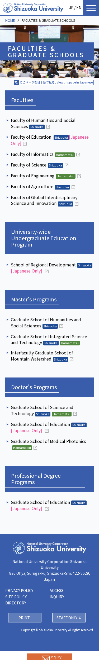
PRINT (24, 617)
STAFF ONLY (66, 617)
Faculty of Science (36, 165)
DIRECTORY (15, 602)
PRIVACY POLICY (19, 590)
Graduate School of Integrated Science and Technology (49, 339)
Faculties (22, 100)
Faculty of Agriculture (40, 186)
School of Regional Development (51, 268)
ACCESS (56, 590)
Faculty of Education (50, 140)
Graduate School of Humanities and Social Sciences (46, 322)
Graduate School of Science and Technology (42, 410)
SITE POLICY (16, 596)
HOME (10, 20)
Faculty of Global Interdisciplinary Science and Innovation (44, 200)
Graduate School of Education (48, 427)
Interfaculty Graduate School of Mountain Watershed (42, 356)
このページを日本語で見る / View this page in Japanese (56, 82)
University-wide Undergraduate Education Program (43, 238)
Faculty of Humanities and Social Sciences (43, 123)
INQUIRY (57, 596)
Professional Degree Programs (36, 479)
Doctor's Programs (34, 387)
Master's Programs (34, 299)
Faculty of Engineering (42, 176)
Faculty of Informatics (42, 154)
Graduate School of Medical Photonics (48, 444)
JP (71, 7)
